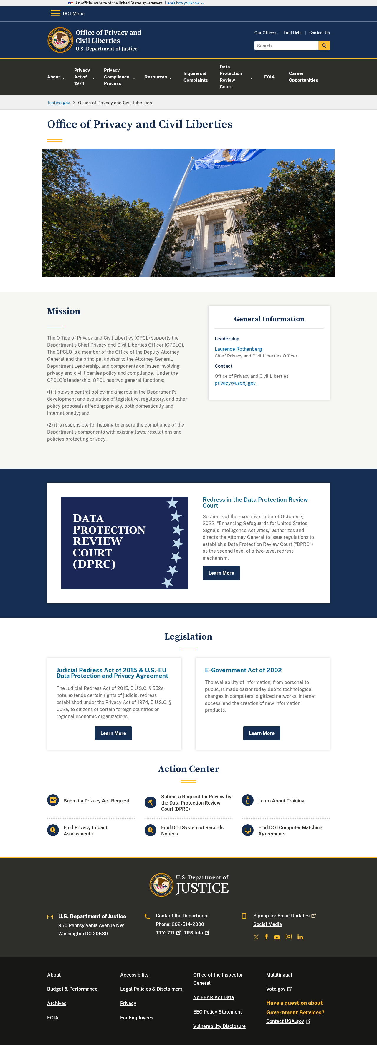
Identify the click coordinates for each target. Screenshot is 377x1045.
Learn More (221, 573)
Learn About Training (281, 801)
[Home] (95, 51)
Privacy (128, 1003)
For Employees (136, 1018)
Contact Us (319, 33)
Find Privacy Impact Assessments (86, 831)
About (54, 975)
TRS (193, 933)
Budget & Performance (72, 989)
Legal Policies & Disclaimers (151, 989)
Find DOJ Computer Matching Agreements (290, 831)
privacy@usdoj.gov (235, 383)
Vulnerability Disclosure (219, 1026)
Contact (285, 1021)
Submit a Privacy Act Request (96, 801)
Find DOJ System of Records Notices (192, 831)
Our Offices (265, 33)
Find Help (293, 33)
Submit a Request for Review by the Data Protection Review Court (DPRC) (196, 803)
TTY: (165, 933)
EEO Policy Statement (217, 1012)
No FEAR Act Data (213, 997)
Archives (56, 1003)
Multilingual (279, 975)
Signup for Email (281, 916)
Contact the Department (182, 916)
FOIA (53, 1018)
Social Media (267, 924)
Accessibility (134, 975)
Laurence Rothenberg (238, 349)
